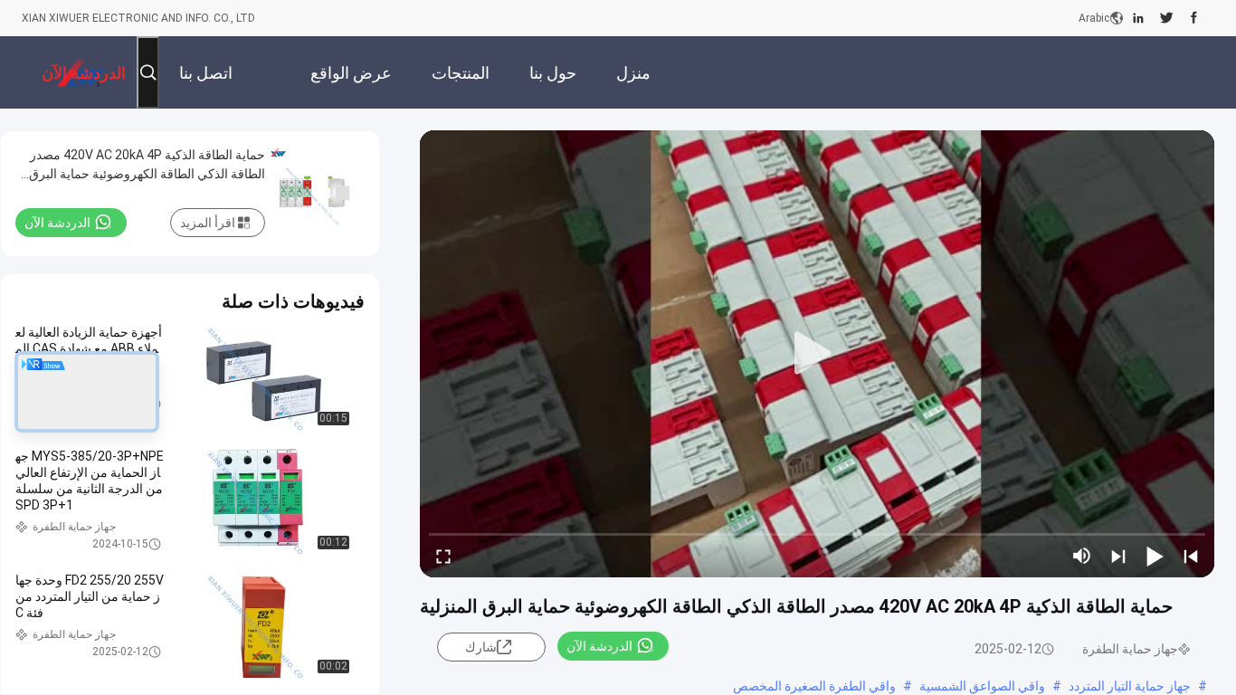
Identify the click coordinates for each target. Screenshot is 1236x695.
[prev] (1191, 555)
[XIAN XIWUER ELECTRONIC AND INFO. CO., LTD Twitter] (1167, 18)
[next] (1118, 555)
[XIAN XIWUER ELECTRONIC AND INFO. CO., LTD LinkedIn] (1138, 18)
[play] (817, 353)
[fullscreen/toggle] (443, 555)
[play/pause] (1154, 555)
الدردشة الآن (599, 646)
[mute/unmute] (1082, 555)
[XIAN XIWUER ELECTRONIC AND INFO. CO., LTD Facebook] (1194, 18)
